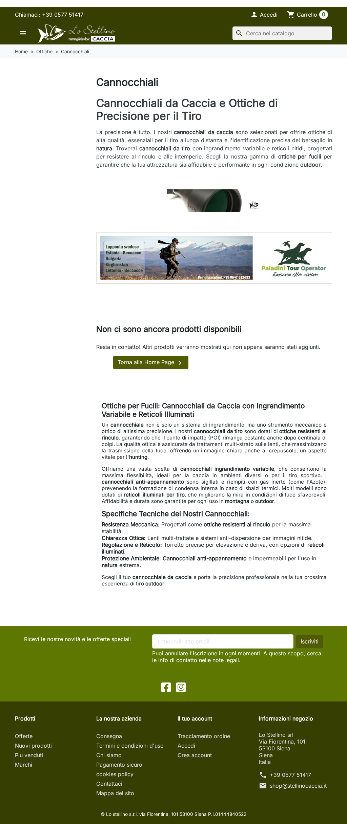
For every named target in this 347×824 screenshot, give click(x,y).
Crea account (195, 755)
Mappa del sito (115, 793)
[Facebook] (166, 686)
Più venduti (29, 755)
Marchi (23, 764)
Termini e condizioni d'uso (130, 745)
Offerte (24, 736)
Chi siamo (109, 755)
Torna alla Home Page (151, 363)
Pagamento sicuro (119, 764)
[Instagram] (181, 686)
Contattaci (109, 783)
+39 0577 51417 (290, 774)
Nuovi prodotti (33, 745)
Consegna (109, 736)
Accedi (186, 745)
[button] (264, 14)
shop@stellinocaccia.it (298, 785)
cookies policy (115, 774)
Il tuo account (195, 718)
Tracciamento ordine (204, 736)
